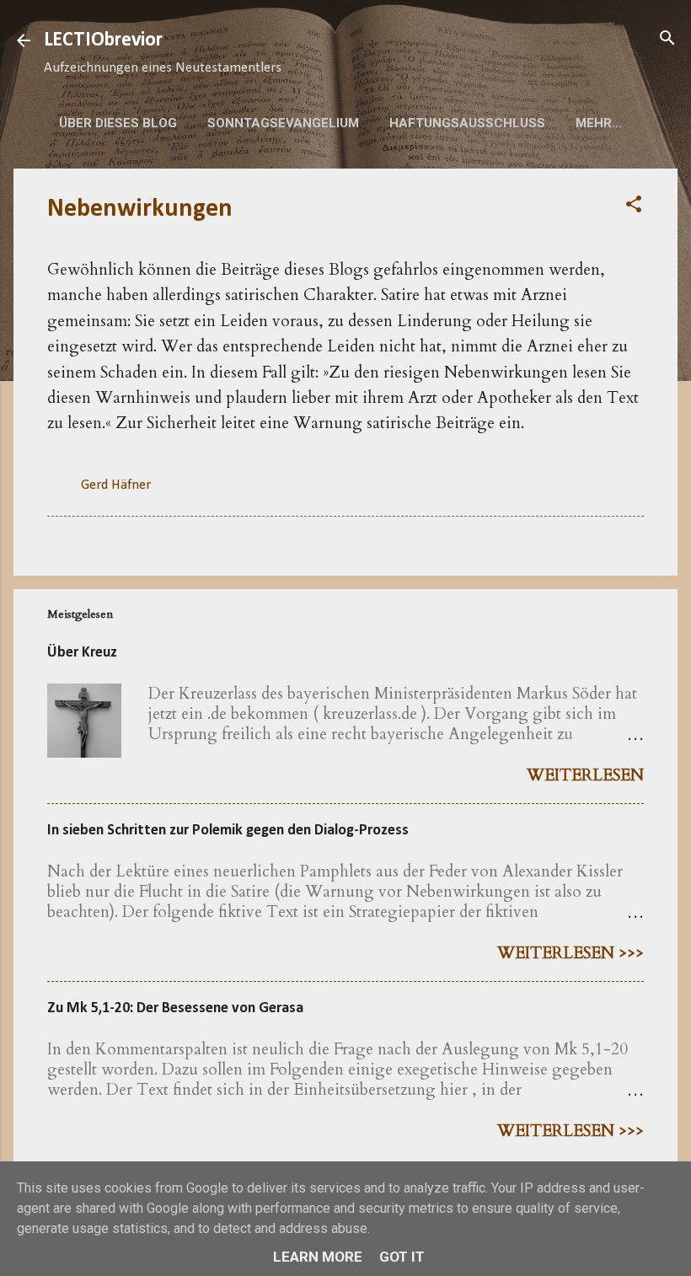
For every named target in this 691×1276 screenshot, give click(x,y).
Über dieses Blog (118, 123)
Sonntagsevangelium (283, 123)
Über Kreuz (82, 653)
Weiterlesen (585, 775)
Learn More (317, 1256)
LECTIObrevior (103, 40)
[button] (634, 205)
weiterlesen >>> (570, 953)
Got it (402, 1256)
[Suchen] (667, 39)
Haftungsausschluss (467, 123)
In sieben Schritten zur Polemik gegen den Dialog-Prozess (228, 831)
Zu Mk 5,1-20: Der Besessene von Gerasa (175, 1008)
